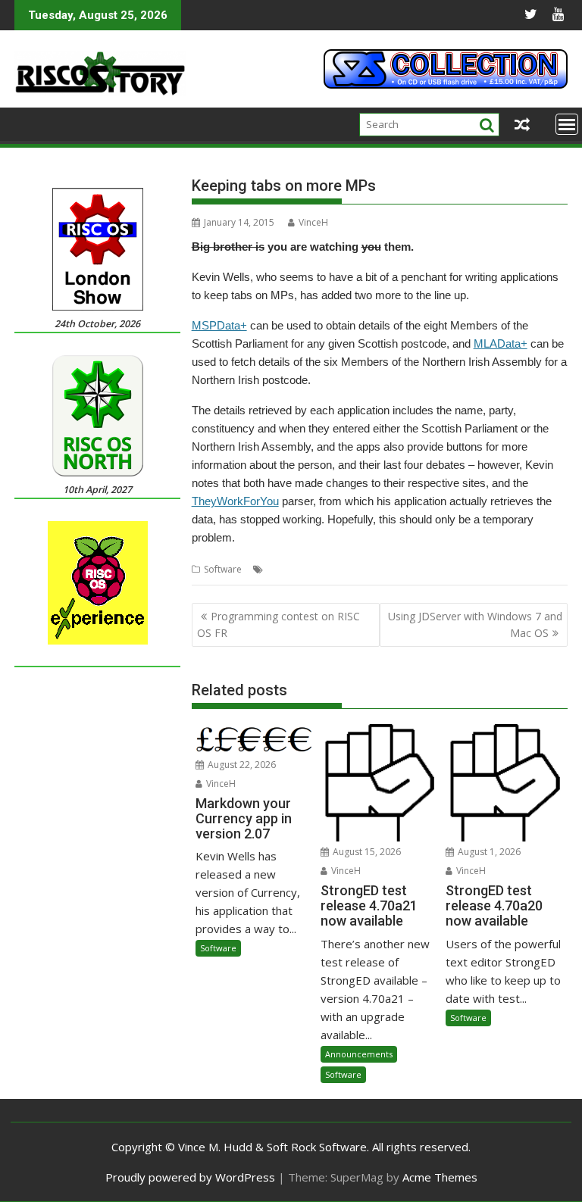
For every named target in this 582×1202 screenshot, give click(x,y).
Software (223, 569)
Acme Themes (439, 1177)
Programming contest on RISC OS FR (278, 624)
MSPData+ (219, 325)
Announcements (359, 1054)
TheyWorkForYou (235, 501)
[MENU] (566, 124)
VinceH (313, 222)
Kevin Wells (290, 569)
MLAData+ (500, 343)
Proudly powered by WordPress (190, 1177)
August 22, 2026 (240, 764)
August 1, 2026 (488, 851)
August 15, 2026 (365, 851)
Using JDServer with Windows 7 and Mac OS (475, 624)
